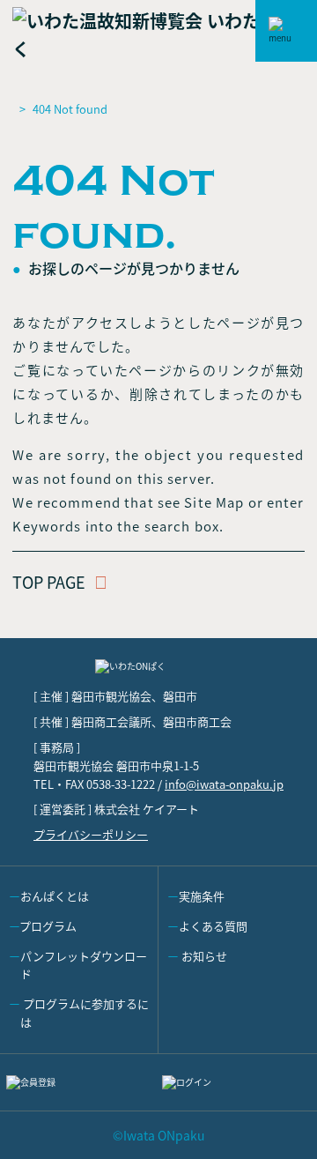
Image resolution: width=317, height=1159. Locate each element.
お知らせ (203, 955)
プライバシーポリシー (90, 834)
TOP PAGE (48, 581)
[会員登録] (80, 1082)
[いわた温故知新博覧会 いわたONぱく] (158, 34)
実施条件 (202, 896)
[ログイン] (236, 1082)
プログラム (48, 926)
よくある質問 (213, 926)
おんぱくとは (54, 896)
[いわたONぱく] (158, 673)
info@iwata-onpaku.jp (224, 784)
